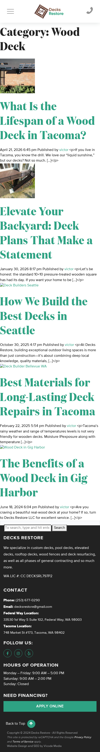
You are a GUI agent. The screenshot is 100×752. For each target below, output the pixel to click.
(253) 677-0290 (27, 600)
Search (59, 528)
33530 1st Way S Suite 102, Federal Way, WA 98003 (42, 619)
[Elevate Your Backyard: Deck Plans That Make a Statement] (17, 181)
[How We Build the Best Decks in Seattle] (19, 285)
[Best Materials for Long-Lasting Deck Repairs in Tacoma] (23, 366)
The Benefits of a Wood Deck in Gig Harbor (43, 477)
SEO (36, 746)
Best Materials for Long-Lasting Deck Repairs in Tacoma (47, 396)
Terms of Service (22, 741)
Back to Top (16, 724)
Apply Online (50, 706)
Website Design (17, 746)
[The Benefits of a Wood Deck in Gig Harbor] (22, 448)
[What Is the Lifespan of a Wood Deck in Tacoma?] (17, 76)
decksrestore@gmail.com (33, 606)
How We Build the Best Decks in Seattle (44, 315)
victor (63, 150)
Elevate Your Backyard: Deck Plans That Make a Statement (46, 232)
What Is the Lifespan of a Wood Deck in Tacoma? (47, 120)
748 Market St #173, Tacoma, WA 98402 (34, 632)
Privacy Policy (82, 737)
